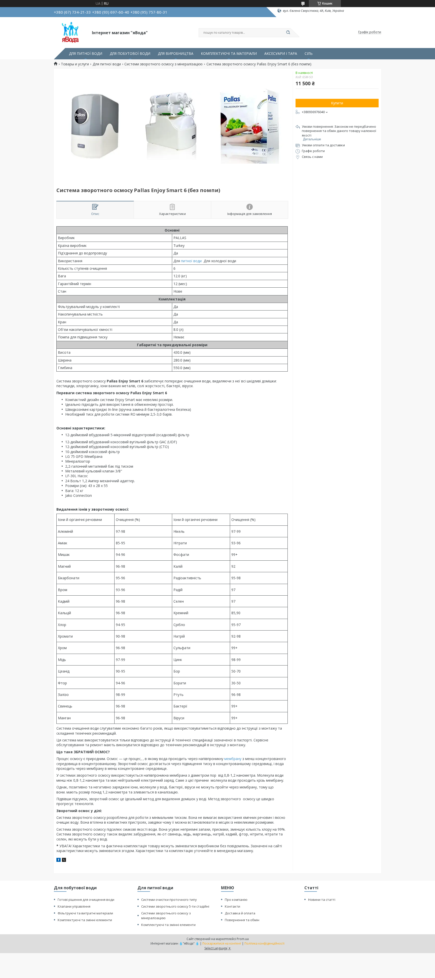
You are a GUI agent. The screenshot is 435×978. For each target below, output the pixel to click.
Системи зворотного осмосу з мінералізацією (163, 64)
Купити (337, 103)
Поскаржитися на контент (221, 943)
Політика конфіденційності (264, 943)
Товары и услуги (75, 64)
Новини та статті (321, 899)
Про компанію (236, 899)
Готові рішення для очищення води (86, 899)
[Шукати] (288, 32)
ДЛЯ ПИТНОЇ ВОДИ (85, 53)
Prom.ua (243, 939)
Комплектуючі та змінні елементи (85, 920)
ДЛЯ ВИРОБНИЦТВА (175, 53)
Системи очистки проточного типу (169, 899)
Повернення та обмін (242, 920)
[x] (64, 860)
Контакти (232, 906)
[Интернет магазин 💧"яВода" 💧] (70, 32)
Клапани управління (74, 906)
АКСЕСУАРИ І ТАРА (280, 53)
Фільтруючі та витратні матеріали (85, 913)
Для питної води (107, 64)
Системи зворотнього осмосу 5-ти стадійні (175, 906)
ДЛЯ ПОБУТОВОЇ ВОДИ (130, 53)
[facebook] (58, 860)
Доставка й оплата (240, 913)
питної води (191, 260)
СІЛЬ (309, 53)
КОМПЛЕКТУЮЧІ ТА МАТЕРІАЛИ (229, 53)
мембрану (232, 758)
